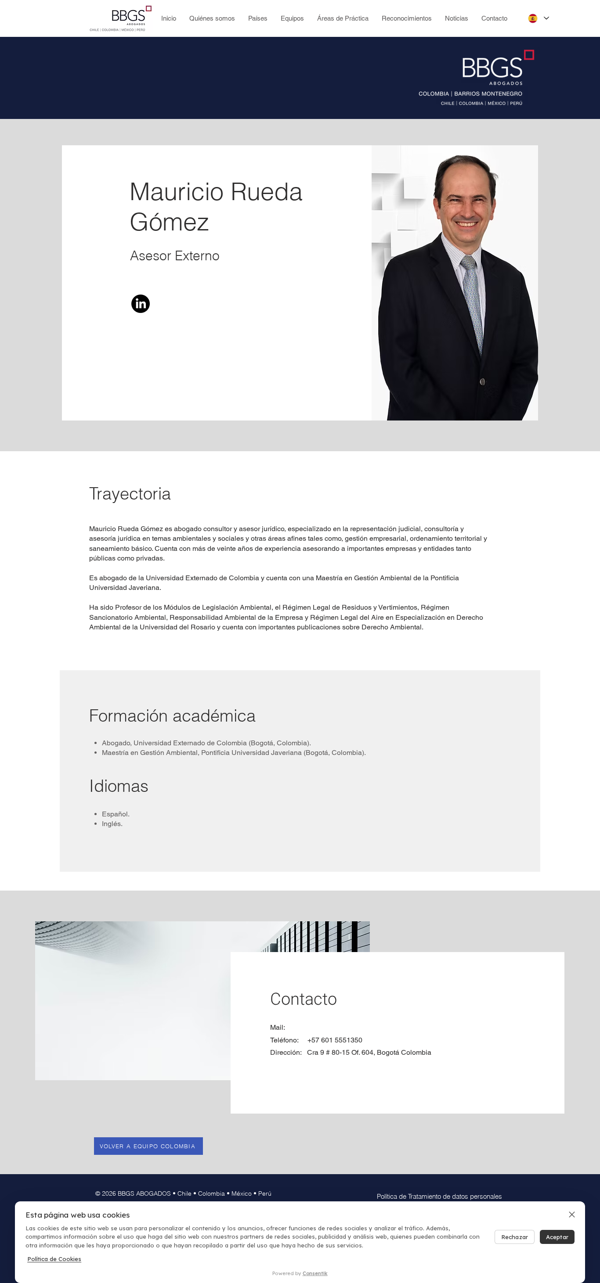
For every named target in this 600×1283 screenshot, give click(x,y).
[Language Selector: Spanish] (538, 18)
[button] (292, 18)
